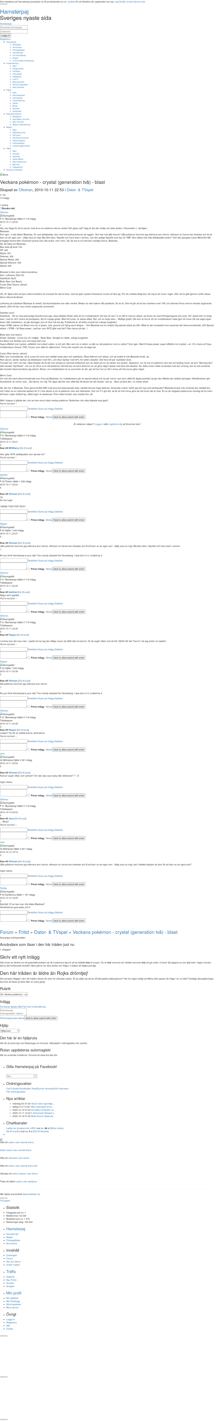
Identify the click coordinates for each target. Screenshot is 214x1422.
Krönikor (16, 108)
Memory (16, 164)
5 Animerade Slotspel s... (43, 1112)
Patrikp (3, 888)
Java (2, 753)
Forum (6, 931)
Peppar (3, 523)
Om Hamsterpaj (19, 55)
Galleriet (16, 156)
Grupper (10, 1286)
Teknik (15, 103)
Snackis (16, 153)
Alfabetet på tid (19, 132)
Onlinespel (17, 73)
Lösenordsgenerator (21, 145)
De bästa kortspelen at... (43, 1109)
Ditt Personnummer (21, 137)
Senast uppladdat (20, 84)
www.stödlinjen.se (31, 1194)
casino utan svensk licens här (22, 1165)
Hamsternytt (18, 52)
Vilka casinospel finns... (41, 1106)
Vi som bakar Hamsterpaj (23, 60)
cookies (71, 1)
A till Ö (15, 79)
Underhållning (12, 63)
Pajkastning (18, 167)
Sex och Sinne (13, 1261)
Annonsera (17, 47)
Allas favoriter (18, 87)
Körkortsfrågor (19, 143)
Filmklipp (16, 71)
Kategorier (17, 76)
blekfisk (3, 474)
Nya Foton (11, 1279)
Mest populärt (18, 81)
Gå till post (25, 448)
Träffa (8, 148)
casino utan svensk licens (21, 1142)
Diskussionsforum (13, 113)
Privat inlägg (37, 417)
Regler (15, 58)
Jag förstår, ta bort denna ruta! (130, 1)
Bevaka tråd (8, 208)
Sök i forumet (18, 121)
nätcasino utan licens (18, 1157)
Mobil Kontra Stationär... (43, 1116)
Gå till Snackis (41, 1131)
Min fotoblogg (13, 1301)
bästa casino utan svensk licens (15, 1150)
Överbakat (17, 111)
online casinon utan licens (25, 1173)
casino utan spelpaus (26, 1181)
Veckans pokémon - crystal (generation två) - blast (125, 931)
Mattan (9, 127)
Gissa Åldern (18, 159)
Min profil (13, 1292)
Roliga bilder (18, 68)
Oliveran (25, 189)
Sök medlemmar (19, 161)
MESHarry (14, 448)
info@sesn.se (135, 1333)
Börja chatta (57, 1128)
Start (14, 66)
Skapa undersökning (21, 124)
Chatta (9, 1328)
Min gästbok (12, 1298)
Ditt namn (17, 135)
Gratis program (19, 140)
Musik (15, 105)
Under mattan (13, 1264)
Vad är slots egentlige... (43, 1103)
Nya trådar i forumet (21, 119)
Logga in (99, 424)
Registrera (11, 1322)
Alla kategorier (19, 95)
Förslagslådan (19, 50)
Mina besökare (13, 1304)
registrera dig (115, 424)
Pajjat (8, 89)
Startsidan (17, 44)
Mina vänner (12, 1307)
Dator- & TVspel (80, 189)
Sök (8, 1325)
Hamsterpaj (11, 42)
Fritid (24, 931)
